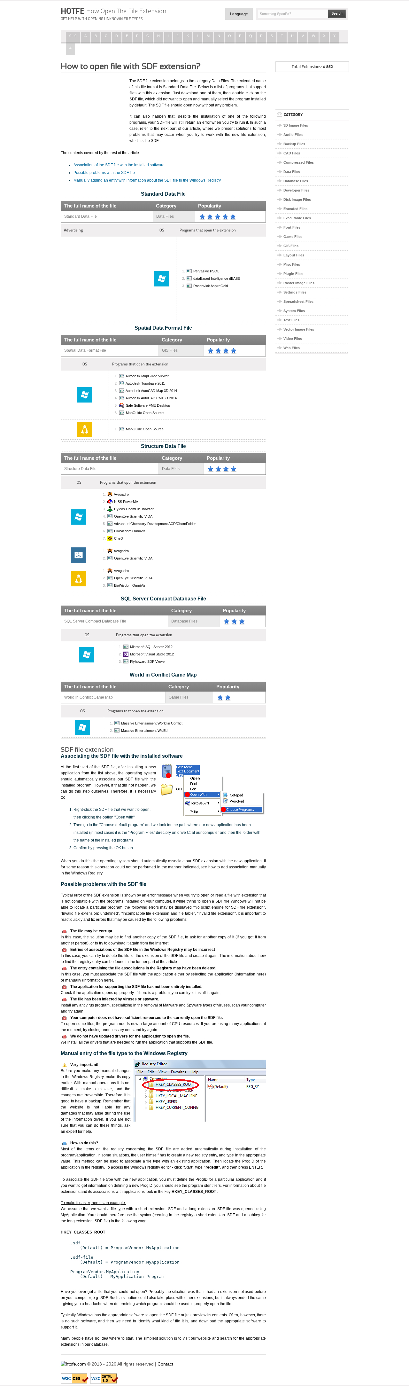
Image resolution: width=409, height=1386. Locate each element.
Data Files (291, 172)
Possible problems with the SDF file (104, 172)
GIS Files (290, 246)
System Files (294, 311)
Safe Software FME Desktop (148, 405)
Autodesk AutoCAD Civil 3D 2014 (151, 398)
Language (239, 14)
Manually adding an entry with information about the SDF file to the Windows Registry (147, 180)
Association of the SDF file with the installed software (119, 165)
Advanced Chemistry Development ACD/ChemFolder (155, 524)
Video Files (292, 339)
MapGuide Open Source (145, 413)
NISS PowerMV (126, 502)
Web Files (291, 348)
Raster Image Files (298, 283)
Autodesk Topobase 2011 (145, 383)
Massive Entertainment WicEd (144, 730)
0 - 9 (72, 36)
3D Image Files (295, 125)
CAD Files (291, 153)
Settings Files (294, 292)
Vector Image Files (298, 329)
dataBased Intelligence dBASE (216, 278)
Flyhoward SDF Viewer (148, 661)
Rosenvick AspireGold (210, 286)
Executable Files (297, 218)
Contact (165, 1363)
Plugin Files (293, 274)
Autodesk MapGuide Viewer (147, 376)
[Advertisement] (93, 110)
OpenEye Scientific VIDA (133, 516)
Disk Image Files (297, 199)
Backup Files (294, 144)
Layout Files (293, 255)
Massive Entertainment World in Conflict (151, 723)
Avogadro (121, 494)
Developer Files (296, 190)
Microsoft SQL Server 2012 (151, 647)
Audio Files (293, 135)
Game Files (292, 237)
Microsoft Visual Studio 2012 (152, 654)
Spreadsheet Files (298, 301)
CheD (118, 538)
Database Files (295, 181)
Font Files (291, 227)
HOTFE (113, 11)
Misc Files (291, 264)
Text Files (291, 320)
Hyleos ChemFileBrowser (134, 509)
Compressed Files (298, 162)
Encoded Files (295, 209)
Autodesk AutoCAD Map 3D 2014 (151, 391)
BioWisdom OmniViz (129, 531)
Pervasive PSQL (206, 271)
